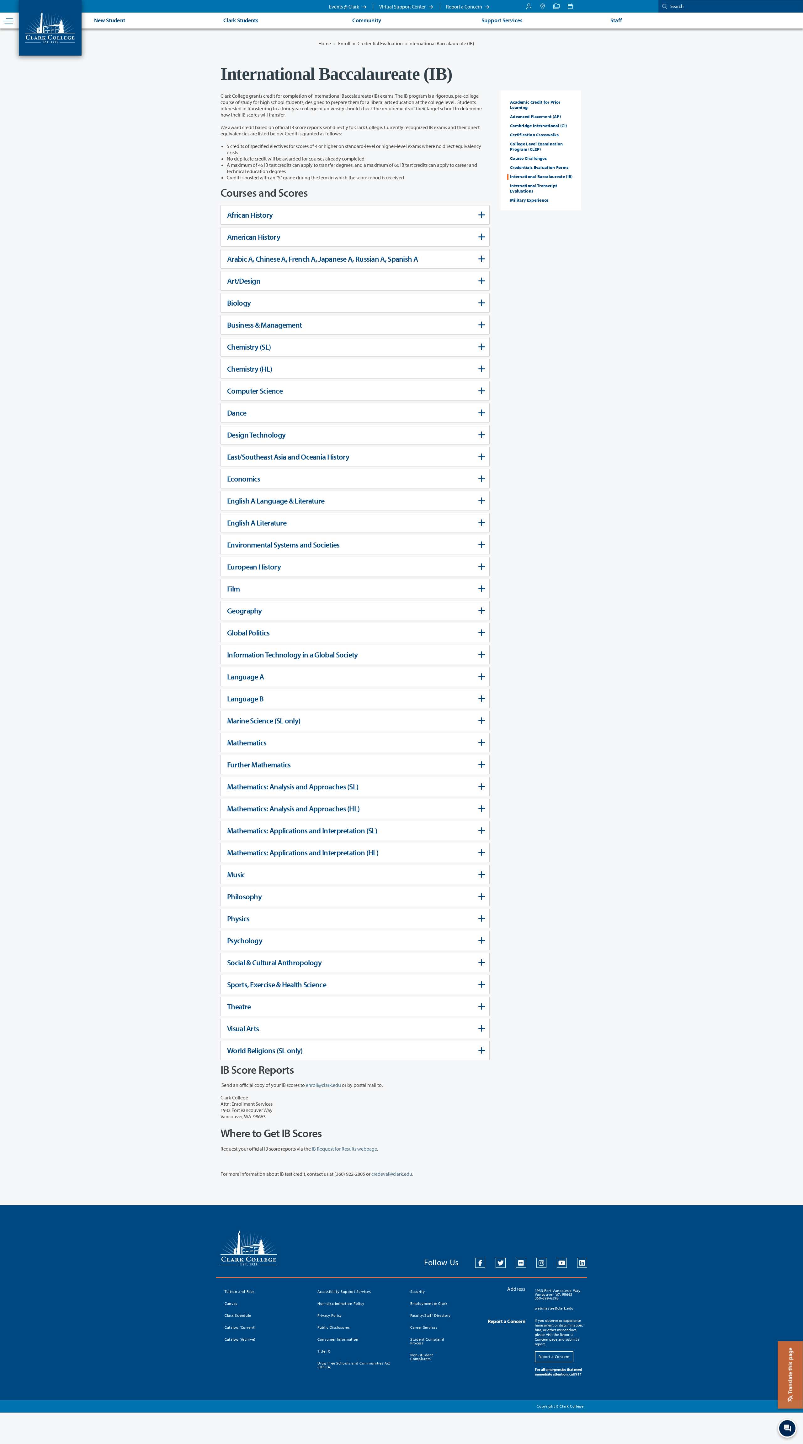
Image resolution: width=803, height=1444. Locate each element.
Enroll (344, 43)
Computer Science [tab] (255, 390)
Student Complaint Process (427, 1341)
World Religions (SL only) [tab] (265, 1050)
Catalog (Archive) (240, 1339)
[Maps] (543, 6)
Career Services (424, 1327)
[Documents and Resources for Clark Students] (529, 6)
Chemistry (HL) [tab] (249, 368)
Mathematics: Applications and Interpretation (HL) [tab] (303, 852)
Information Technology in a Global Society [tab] (292, 654)
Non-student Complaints (421, 1357)
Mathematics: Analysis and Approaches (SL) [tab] (292, 786)
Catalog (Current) (240, 1327)
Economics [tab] (243, 478)
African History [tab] (250, 215)
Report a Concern (464, 6)
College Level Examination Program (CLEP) (536, 146)
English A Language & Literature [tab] (275, 500)
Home (324, 43)
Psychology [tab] (244, 940)
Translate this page (790, 1371)
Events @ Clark (344, 6)
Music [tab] (236, 874)
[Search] (663, 6)
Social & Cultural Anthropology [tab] (274, 962)
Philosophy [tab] (244, 896)
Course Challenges (528, 158)
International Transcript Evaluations (533, 188)
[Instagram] (541, 1263)
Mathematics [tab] (246, 742)
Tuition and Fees (239, 1291)
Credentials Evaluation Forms (539, 167)
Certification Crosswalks (534, 135)
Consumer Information (338, 1339)
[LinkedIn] (582, 1263)
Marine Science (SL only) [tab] (263, 720)
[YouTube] (562, 1263)
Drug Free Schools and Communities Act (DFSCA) (353, 1365)
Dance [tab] (237, 412)
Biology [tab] (239, 303)
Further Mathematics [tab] (259, 764)
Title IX (323, 1351)
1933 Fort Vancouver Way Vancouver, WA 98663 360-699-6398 (558, 1294)
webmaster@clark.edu (554, 1308)
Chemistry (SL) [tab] (249, 346)
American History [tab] (253, 237)
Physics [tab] (238, 918)
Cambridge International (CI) (538, 125)
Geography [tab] (244, 610)
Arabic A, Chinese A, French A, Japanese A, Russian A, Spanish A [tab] (322, 259)
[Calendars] (570, 6)
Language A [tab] (245, 676)
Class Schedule (238, 1315)
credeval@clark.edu (391, 1174)
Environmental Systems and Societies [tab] (283, 544)
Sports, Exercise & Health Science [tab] (276, 984)
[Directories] (556, 6)
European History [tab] (254, 566)
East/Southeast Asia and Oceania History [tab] (288, 456)
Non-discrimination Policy (340, 1303)
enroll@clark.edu (323, 1085)
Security (417, 1291)
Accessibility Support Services (344, 1291)
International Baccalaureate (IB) (541, 176)
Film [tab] (233, 588)
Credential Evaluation (380, 43)
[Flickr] (521, 1263)
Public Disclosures (333, 1327)
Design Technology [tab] (256, 434)
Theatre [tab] (239, 1006)
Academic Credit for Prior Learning (535, 104)
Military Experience (529, 200)
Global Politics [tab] (248, 632)
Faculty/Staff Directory (430, 1315)
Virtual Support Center (403, 6)
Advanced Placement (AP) (535, 116)
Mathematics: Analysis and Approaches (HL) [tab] (293, 808)
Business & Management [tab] (264, 325)
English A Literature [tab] (256, 522)
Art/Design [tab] (243, 281)
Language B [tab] (245, 698)
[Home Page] (50, 27)
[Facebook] (480, 1263)
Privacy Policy (329, 1315)
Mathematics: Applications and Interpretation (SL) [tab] (302, 830)
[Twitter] (501, 1263)
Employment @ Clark (429, 1303)
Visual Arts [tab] (243, 1028)
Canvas (231, 1303)
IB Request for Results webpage (344, 1149)
